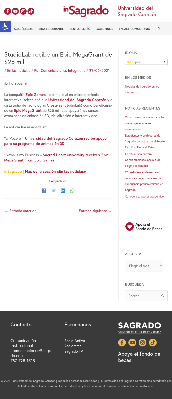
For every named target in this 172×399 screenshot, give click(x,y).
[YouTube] (15, 11)
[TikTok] (30, 11)
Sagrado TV (73, 351)
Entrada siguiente (95, 210)
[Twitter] (53, 190)
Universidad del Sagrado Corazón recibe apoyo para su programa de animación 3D (55, 141)
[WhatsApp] (72, 190)
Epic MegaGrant (27, 110)
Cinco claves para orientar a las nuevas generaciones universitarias (144, 123)
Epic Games (35, 94)
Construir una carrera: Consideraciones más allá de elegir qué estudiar (142, 160)
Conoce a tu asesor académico (144, 196)
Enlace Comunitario (134, 29)
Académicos (23, 29)
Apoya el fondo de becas (139, 356)
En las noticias (18, 70)
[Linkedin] (63, 190)
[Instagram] (23, 11)
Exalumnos (104, 29)
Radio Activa (74, 340)
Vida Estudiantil (51, 29)
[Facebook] (7, 11)
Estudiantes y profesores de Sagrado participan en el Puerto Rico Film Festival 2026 (145, 141)
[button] (5, 26)
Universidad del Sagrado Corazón (77, 99)
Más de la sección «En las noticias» (55, 171)
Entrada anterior (20, 210)
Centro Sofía (79, 29)
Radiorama (72, 345)
